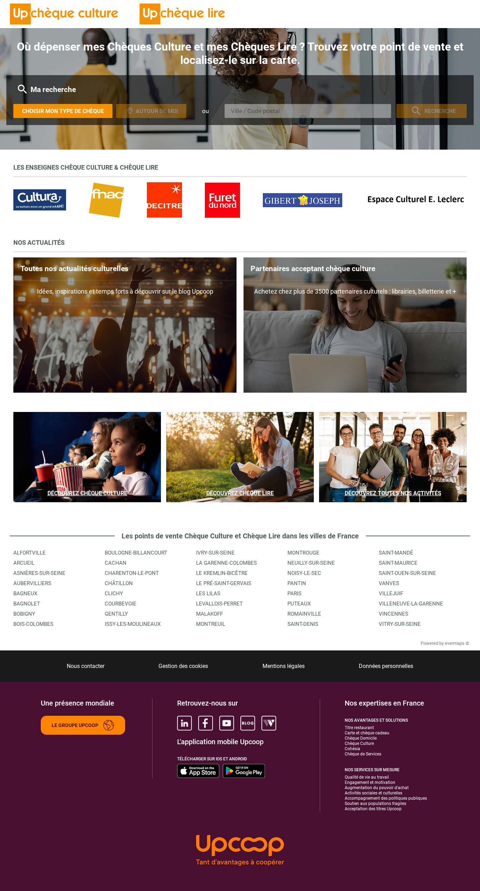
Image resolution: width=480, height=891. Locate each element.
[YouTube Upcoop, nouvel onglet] (226, 723)
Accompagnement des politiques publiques (386, 798)
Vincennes (393, 614)
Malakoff (209, 614)
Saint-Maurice (398, 563)
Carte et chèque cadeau (367, 733)
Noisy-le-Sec (304, 573)
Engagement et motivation (370, 782)
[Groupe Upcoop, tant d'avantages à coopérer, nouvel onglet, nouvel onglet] (240, 851)
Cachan (116, 563)
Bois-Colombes (33, 624)
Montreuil (210, 624)
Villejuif (391, 593)
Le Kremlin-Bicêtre (222, 573)
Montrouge (303, 553)
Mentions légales (283, 666)
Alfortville (29, 553)
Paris (294, 593)
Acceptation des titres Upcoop (373, 808)
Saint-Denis (302, 624)
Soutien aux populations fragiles (375, 803)
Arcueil (23, 563)
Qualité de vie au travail (367, 777)
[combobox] (308, 111)
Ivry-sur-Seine (215, 553)
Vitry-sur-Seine (400, 624)
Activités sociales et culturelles (373, 793)
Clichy (114, 593)
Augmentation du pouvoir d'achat (377, 787)
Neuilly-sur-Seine (311, 563)
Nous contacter (85, 666)
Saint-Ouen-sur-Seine (407, 573)
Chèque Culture (359, 743)
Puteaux (299, 604)
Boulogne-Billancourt (136, 553)
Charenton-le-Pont (132, 573)
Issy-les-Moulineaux (133, 624)
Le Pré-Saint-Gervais (223, 583)
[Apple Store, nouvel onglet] (198, 771)
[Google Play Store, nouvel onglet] (244, 771)
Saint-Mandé (396, 553)
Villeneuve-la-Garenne (411, 604)
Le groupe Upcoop (75, 725)
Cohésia (352, 748)
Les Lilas (208, 593)
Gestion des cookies (183, 666)
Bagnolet (26, 604)
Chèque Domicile (361, 738)
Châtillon (119, 583)
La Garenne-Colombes (226, 563)
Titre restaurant (359, 727)
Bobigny (24, 614)
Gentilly (116, 614)
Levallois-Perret (219, 604)
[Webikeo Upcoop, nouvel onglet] (268, 723)
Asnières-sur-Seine (39, 573)
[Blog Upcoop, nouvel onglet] (247, 723)
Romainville (304, 614)
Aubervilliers (32, 583)
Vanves (389, 583)
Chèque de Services (363, 754)
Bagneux (25, 593)
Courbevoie (120, 604)
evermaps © (457, 643)
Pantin (296, 583)
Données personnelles (386, 666)
